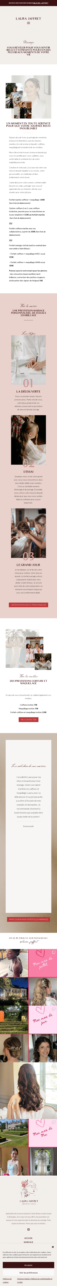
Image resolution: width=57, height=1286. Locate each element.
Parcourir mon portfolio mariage (28, 919)
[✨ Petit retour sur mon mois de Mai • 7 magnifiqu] (28, 1147)
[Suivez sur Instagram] (28, 1229)
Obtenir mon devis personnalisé (28, 605)
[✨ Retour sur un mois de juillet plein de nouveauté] (28, 977)
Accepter (28, 1265)
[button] (52, 1247)
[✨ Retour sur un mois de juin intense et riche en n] (28, 1034)
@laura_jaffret (40, 3)
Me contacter (28, 719)
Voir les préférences (28, 1272)
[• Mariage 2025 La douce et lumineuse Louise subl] (28, 1090)
